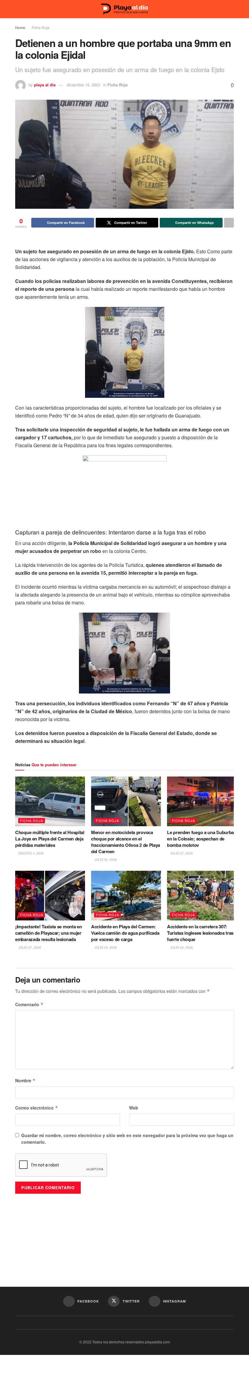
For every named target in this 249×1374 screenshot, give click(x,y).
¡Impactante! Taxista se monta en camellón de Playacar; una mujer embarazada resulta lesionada (48, 933)
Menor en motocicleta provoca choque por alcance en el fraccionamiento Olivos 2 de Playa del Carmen (125, 842)
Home (20, 27)
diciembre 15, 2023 (83, 85)
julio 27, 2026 (181, 853)
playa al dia (45, 85)
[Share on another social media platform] (229, 223)
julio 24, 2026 (105, 947)
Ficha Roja (40, 27)
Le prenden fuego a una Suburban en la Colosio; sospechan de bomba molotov (202, 838)
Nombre (25, 1080)
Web (133, 1108)
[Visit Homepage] (124, 9)
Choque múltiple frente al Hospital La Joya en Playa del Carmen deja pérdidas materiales (49, 838)
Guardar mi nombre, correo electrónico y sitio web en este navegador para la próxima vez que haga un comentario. (127, 1138)
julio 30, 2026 (105, 859)
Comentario (29, 1004)
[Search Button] (231, 9)
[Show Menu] (17, 9)
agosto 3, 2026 (31, 853)
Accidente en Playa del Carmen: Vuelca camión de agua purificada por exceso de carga (125, 933)
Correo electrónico (36, 1108)
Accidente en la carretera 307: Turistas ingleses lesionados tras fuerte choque (200, 933)
